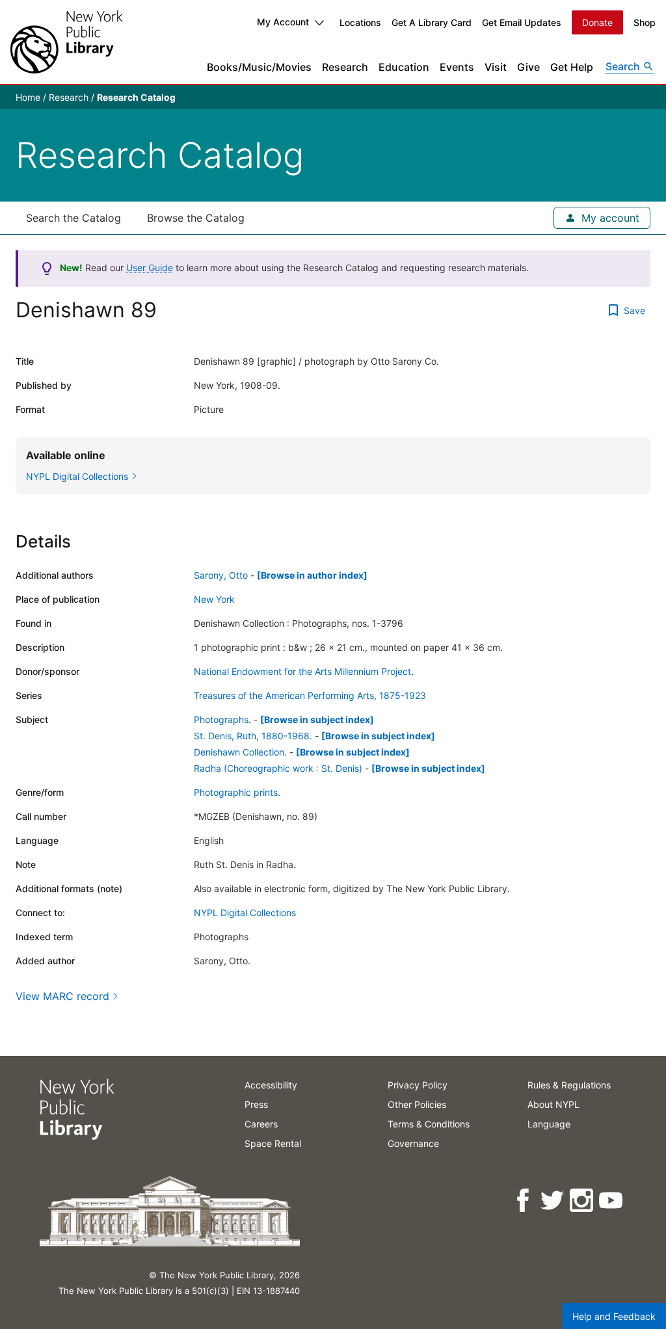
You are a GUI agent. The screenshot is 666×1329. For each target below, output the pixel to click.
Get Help (571, 66)
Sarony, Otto (221, 575)
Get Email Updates (521, 22)
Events (457, 66)
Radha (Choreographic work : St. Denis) (278, 768)
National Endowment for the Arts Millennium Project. (304, 671)
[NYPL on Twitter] (553, 1200)
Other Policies (417, 1104)
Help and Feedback (614, 1316)
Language (548, 1123)
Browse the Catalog (196, 217)
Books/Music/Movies (259, 66)
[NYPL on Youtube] (611, 1200)
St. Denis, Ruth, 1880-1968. (253, 735)
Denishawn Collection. (240, 751)
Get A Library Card (432, 22)
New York (214, 599)
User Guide (149, 267)
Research (345, 66)
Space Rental (273, 1143)
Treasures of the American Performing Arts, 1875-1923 (310, 695)
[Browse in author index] (312, 575)
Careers (261, 1123)
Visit (496, 66)
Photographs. (222, 719)
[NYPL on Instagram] (582, 1200)
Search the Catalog (73, 217)
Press (256, 1104)
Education (404, 66)
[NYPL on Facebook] (524, 1200)
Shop (644, 22)
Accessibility (271, 1084)
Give (528, 66)
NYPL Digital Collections (245, 912)
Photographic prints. (237, 792)
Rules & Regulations (569, 1084)
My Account (283, 21)
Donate (597, 22)
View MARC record (62, 996)
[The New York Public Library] (66, 41)
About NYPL (553, 1104)
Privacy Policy (417, 1084)
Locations (360, 22)
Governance (413, 1143)
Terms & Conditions (429, 1123)
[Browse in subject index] (317, 719)
